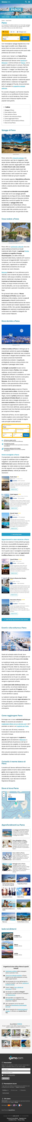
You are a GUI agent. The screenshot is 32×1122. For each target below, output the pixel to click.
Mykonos (4, 63)
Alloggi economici (16, 1037)
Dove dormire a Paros (11, 114)
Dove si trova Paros (10, 122)
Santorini (23, 60)
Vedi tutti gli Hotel (17, 534)
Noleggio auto (22, 31)
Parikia (27, 251)
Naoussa (4, 272)
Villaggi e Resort (26, 1047)
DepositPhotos (12, 1110)
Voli (13, 31)
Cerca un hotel (12, 799)
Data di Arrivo (6, 429)
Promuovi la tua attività (12, 1118)
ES (11, 1105)
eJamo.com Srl (16, 1115)
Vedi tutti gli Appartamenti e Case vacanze (17, 619)
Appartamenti (26, 1037)
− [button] (3, 796)
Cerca (26, 435)
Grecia (6, 2)
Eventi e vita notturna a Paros (13, 116)
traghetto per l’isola (23, 726)
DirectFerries (9, 999)
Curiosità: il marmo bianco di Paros (14, 120)
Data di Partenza (20, 429)
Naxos (23, 63)
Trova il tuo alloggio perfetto (14, 975)
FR (21, 1105)
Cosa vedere (6, 17)
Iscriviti (6, 1078)
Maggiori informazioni (20, 1087)
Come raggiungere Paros (12, 118)
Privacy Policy (21, 1119)
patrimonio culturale (17, 247)
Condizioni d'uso (13, 1119)
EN (16, 1105)
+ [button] (3, 793)
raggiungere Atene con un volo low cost (14, 724)
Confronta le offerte (11, 971)
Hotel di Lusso (16, 1047)
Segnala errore (22, 1118)
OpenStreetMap (27, 818)
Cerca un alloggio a (7, 425)
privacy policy (11, 1075)
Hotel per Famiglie (6, 1047)
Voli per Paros (21, 17)
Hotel (6, 1037)
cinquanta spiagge (18, 158)
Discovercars (11, 995)
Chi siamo (7, 1098)
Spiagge (13, 17)
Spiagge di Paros (9, 110)
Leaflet (21, 818)
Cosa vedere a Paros (10, 112)
